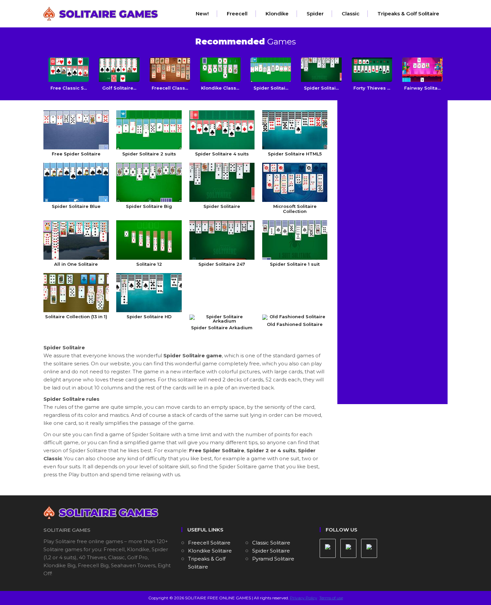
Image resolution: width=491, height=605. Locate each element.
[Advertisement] (393, 148)
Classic (350, 13)
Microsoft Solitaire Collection (295, 209)
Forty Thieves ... (371, 88)
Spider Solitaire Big (149, 206)
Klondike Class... (220, 88)
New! (202, 13)
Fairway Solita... (422, 88)
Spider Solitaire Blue (76, 206)
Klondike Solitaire (210, 551)
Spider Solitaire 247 (221, 263)
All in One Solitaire (76, 263)
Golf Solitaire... (119, 88)
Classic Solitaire (271, 542)
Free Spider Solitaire (76, 153)
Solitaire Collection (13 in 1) (76, 316)
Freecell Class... (170, 88)
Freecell (237, 13)
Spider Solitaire (221, 206)
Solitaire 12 (149, 263)
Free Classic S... (68, 88)
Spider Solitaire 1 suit (295, 263)
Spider (315, 13)
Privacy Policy (303, 597)
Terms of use (331, 597)
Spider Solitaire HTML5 (295, 153)
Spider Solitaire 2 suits (149, 153)
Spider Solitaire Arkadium (222, 327)
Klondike (277, 13)
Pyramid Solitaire (273, 559)
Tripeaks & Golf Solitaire (408, 13)
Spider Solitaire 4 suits (222, 153)
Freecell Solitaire (209, 542)
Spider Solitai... (271, 88)
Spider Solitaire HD (149, 316)
